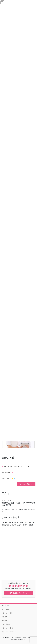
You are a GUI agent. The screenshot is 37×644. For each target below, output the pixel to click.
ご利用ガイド (6, 617)
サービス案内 (6, 609)
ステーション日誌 (7, 628)
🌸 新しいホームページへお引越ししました (16, 466)
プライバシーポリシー (9, 632)
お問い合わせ (6, 624)
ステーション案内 (7, 613)
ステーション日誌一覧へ (26, 484)
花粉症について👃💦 (8, 478)
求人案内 (4, 620)
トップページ (6, 605)
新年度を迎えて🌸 (7, 472)
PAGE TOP (34, 623)
